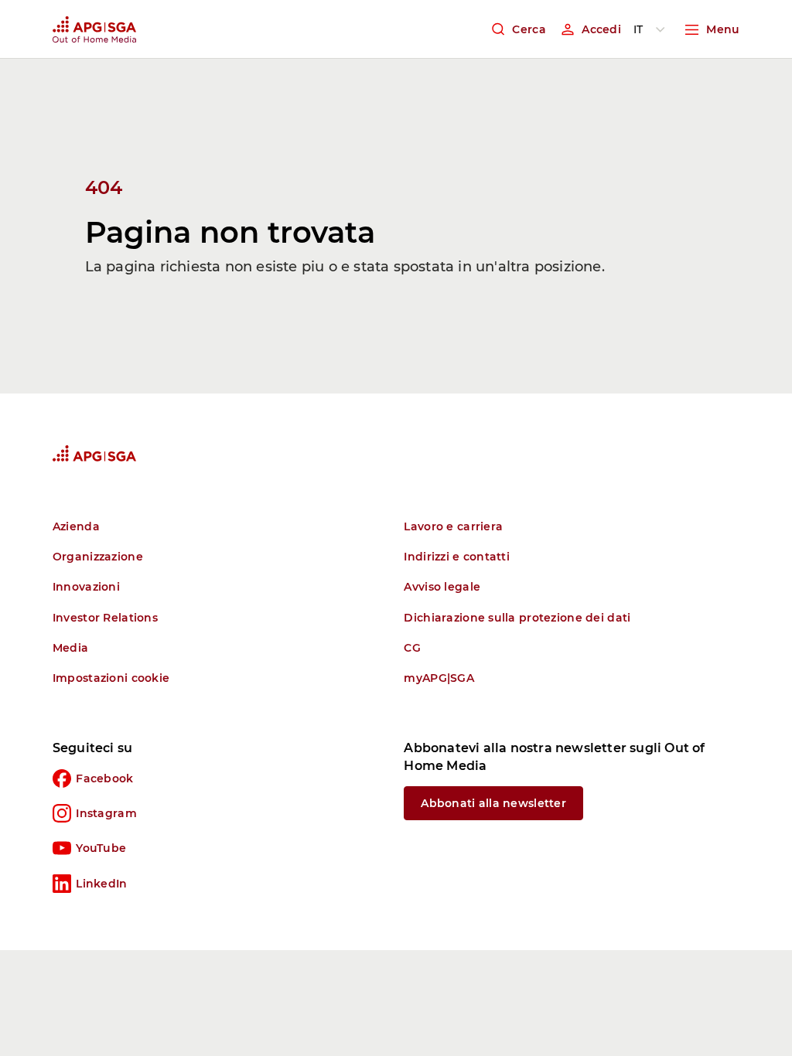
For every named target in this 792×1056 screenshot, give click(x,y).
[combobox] (652, 29)
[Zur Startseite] (94, 453)
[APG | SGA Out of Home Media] (94, 29)
